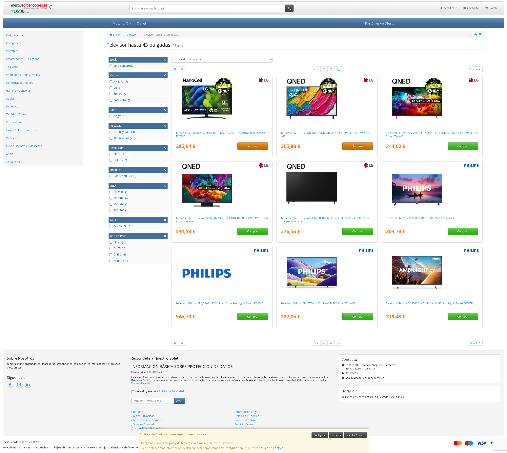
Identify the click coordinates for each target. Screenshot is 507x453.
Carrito (494, 8)
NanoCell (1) (121, 261)
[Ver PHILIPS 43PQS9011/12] (222, 273)
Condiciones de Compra (146, 420)
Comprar (463, 146)
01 (324, 69)
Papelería (12, 138)
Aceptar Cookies (355, 435)
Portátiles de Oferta (379, 23)
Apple (9, 154)
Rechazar (336, 435)
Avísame (252, 146)
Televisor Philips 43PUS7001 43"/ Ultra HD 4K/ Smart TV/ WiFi (318, 303)
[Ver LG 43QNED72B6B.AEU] (432, 103)
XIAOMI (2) (120, 94)
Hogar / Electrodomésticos (23, 130)
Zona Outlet (14, 162)
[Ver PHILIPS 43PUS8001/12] (432, 273)
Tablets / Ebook (16, 114)
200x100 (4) (121, 198)
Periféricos (13, 106)
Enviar (179, 400)
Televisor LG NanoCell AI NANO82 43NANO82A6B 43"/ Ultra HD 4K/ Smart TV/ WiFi (220, 134)
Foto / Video (14, 122)
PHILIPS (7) (120, 81)
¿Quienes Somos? (142, 424)
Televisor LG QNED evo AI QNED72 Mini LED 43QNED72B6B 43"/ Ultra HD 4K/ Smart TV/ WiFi (432, 134)
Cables (10, 98)
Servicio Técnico (245, 424)
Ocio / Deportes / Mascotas (24, 146)
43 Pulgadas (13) (124, 132)
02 (331, 69)
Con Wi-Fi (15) (122, 226)
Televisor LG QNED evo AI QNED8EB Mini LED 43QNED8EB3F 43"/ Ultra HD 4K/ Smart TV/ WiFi (325, 219)
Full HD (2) (120, 160)
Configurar (320, 435)
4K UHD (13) (121, 154)
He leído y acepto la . (159, 391)
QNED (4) (119, 254)
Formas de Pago (245, 420)
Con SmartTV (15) (124, 176)
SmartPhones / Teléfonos (22, 59)
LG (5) (117, 87)
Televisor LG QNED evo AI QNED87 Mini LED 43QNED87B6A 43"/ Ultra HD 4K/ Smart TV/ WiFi (222, 219)
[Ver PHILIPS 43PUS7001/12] (327, 273)
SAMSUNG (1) (122, 100)
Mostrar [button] (473, 69)
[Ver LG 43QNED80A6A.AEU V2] (327, 103)
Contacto (472, 8)
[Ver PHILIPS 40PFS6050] (432, 188)
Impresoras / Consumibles (23, 75)
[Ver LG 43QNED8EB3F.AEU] (327, 188)
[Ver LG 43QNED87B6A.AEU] (222, 188)
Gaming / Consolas (18, 90)
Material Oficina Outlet (129, 23)
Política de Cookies (271, 448)
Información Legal (246, 412)
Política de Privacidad (141, 383)
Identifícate (449, 8)
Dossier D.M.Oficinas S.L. (147, 428)
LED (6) (118, 242)
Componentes (15, 43)
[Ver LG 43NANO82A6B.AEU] (222, 103)
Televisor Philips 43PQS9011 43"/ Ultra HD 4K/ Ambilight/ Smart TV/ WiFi (219, 303)
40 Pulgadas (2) (123, 138)
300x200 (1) (121, 210)
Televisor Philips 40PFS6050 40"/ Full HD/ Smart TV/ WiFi (420, 218)
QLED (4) (119, 248)
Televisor (12, 67)
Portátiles (12, 51)
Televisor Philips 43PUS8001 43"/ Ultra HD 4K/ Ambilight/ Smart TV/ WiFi (429, 303)
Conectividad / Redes (19, 83)
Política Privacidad (142, 416)
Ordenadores (14, 35)
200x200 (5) (121, 192)
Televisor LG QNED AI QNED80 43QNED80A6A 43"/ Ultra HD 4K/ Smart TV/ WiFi (325, 134)
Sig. (338, 69)
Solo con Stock (123, 65)
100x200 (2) (121, 204)
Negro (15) (120, 116)
